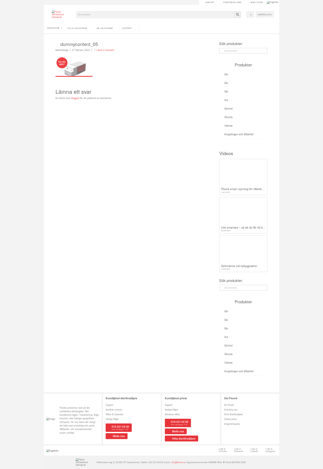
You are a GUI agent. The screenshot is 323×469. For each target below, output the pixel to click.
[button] (250, 14)
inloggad (75, 98)
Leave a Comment (105, 50)
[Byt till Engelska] (272, 2)
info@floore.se (178, 462)
